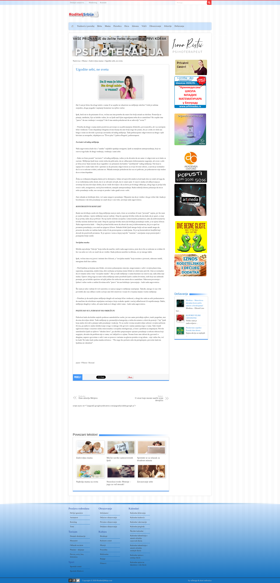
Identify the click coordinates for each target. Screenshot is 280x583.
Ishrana (135, 26)
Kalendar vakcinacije (138, 522)
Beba (99, 26)
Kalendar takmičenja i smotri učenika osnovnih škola (138, 538)
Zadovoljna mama (96, 61)
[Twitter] (78, 580)
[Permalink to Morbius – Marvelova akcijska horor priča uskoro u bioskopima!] (180, 306)
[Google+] (70, 580)
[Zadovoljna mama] (90, 453)
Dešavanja (179, 26)
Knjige (102, 559)
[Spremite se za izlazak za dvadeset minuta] (151, 453)
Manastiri (74, 541)
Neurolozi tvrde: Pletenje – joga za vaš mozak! (119, 482)
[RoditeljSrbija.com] (84, 16)
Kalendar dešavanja (138, 513)
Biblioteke (104, 554)
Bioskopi (103, 536)
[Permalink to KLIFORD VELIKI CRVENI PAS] (180, 322)
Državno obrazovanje (108, 517)
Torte (72, 526)
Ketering (73, 522)
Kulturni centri (106, 541)
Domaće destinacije (77, 536)
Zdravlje (168, 26)
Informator (104, 513)
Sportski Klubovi (77, 571)
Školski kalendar (136, 531)
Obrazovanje (155, 26)
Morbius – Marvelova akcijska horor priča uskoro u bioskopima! (194, 303)
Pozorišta (103, 550)
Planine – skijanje (77, 550)
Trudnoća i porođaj (85, 26)
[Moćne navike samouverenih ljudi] (121, 453)
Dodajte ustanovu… (78, 2)
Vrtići (144, 26)
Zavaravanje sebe (145, 481)
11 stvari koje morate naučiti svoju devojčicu (149, 398)
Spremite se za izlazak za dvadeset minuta (148, 459)
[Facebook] (74, 580)
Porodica (117, 26)
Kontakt (103, 2)
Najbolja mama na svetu (87, 481)
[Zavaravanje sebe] (151, 477)
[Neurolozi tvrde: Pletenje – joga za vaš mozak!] (121, 477)
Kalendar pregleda (137, 526)
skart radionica (205, 580)
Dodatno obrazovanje (108, 526)
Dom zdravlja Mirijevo (88, 397)
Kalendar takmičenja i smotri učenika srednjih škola (138, 548)
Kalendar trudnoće (137, 517)
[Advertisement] (57, 65)
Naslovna (76, 61)
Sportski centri (76, 566)
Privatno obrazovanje (108, 522)
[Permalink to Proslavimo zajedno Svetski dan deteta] (180, 334)
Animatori (74, 517)
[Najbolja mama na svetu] (90, 477)
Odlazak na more (76, 545)
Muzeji (103, 545)
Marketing (93, 2)
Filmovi (103, 563)
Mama (108, 26)
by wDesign (192, 580)
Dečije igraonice (76, 513)
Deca (126, 26)
